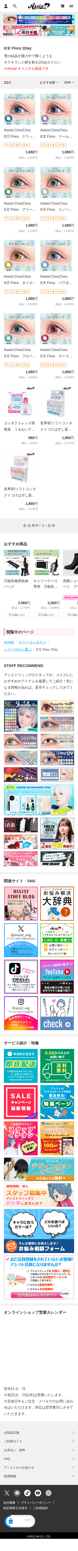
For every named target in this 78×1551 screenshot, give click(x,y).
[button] (19, 1521)
